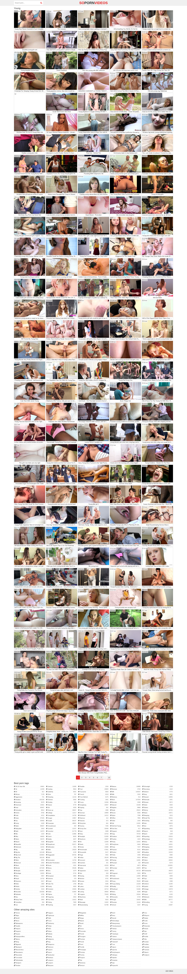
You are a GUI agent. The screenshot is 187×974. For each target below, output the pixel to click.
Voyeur (158, 894)
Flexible (93, 786)
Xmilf (145, 934)
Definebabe (19, 960)
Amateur (29, 799)
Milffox (81, 915)
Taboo (158, 857)
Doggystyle (61, 855)
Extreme (61, 878)
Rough (126, 899)
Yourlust (146, 949)
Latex (93, 884)
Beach (29, 841)
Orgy (126, 834)
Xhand (146, 928)
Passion (126, 849)
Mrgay (81, 918)
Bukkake (29, 894)
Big (29, 849)
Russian (126, 902)
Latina (93, 886)
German (93, 813)
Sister (158, 805)
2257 (167, 971)
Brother (29, 889)
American (29, 805)
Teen (158, 865)
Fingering (61, 897)
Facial (61, 881)
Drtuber (17, 965)
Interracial (93, 865)
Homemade (93, 849)
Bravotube (18, 955)
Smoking (158, 820)
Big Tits (29, 857)
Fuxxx (49, 920)
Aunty (29, 823)
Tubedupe (115, 934)
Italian (93, 868)
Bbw (29, 836)
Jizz (93, 873)
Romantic (126, 897)
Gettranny (50, 923)
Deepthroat (61, 844)
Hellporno (50, 939)
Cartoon (61, 786)
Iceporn (49, 949)
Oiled (126, 820)
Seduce (158, 791)
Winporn (146, 915)
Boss (29, 876)
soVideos (93, 3)
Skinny (158, 810)
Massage (93, 902)
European (61, 876)
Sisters (158, 807)
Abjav (17, 915)
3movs (17, 913)
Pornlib (81, 947)
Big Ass (29, 852)
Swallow (158, 852)
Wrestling (158, 902)
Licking (93, 891)
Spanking (158, 828)
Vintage (158, 889)
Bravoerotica (19, 949)
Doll (61, 857)
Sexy (158, 794)
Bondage (29, 873)
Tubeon (114, 936)
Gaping (93, 807)
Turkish (158, 881)
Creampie (61, 823)
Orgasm (126, 831)
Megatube (82, 913)
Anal (29, 807)
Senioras (82, 963)
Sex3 (113, 913)
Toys (158, 878)
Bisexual (29, 862)
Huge (93, 855)
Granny (93, 826)
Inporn (49, 952)
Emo (61, 870)
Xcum (146, 923)
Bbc (29, 834)
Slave (158, 813)
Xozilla (146, 936)
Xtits (145, 939)
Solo (158, 823)
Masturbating (93, 905)
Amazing (29, 802)
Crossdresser (61, 826)
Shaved (158, 797)
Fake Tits (61, 884)
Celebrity (61, 791)
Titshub (114, 928)
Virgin (158, 891)
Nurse (126, 813)
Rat (80, 960)
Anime (29, 813)
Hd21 (49, 928)
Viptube (114, 957)
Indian (93, 857)
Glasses (93, 820)
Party (126, 847)
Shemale (158, 799)
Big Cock (29, 855)
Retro (126, 891)
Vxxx (145, 913)
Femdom (61, 889)
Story (158, 841)
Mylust (81, 920)
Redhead (126, 889)
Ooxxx (81, 928)
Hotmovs (50, 947)
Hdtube (49, 934)
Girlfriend (93, 815)
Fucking (93, 799)
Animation (29, 810)
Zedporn (146, 955)
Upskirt (158, 886)
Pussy (126, 881)
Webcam (158, 897)
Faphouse (50, 915)
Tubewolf (115, 942)
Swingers (158, 855)
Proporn (82, 957)
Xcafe (146, 920)
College (61, 813)
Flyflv (49, 918)
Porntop (82, 952)
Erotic (61, 873)
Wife (158, 899)
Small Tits (158, 818)
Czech (61, 836)
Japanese (93, 870)
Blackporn (18, 947)
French (93, 794)
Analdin (17, 926)
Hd (93, 841)
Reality (126, 886)
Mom (126, 799)
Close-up (61, 810)
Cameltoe (29, 902)
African (29, 794)
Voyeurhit (115, 965)
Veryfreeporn (116, 952)
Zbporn (146, 952)
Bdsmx (17, 939)
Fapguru (50, 913)
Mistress (126, 797)
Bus (29, 897)
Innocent (93, 860)
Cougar (61, 818)
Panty (126, 841)
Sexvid (114, 918)
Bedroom (29, 847)
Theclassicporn (116, 926)
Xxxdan (146, 942)
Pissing (126, 860)
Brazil (29, 878)
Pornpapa (82, 949)
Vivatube (114, 960)
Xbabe (146, 918)
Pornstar (126, 868)
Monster (126, 802)
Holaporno (50, 944)
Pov (126, 870)
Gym (93, 831)
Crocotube (18, 957)
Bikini (29, 860)
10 (109, 777)
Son (158, 826)
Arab (29, 815)
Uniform (158, 884)
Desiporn (18, 963)
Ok (80, 926)
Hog (48, 942)
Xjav (145, 931)
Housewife (93, 852)
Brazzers (29, 881)
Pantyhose (126, 844)
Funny (93, 802)
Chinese (61, 799)
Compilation (61, 815)
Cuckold (61, 828)
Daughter (61, 841)
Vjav (113, 963)
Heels (93, 844)
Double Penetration (61, 862)
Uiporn (114, 947)
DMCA (171, 971)
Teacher (158, 862)
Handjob (93, 836)
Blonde (29, 868)
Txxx (113, 944)
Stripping (158, 847)
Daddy (61, 839)
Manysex (50, 965)
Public (126, 876)
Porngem (82, 936)
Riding (126, 894)
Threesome (158, 870)
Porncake (82, 931)
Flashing (61, 905)
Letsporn (50, 960)
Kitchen (93, 878)
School (126, 905)
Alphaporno (19, 923)
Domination (61, 860)
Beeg (17, 942)
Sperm (158, 831)
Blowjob (29, 870)
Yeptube (146, 947)
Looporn (50, 963)
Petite (126, 855)
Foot (93, 789)
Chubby (61, 802)
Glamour (93, 818)
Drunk (61, 865)
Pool (126, 865)
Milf (126, 791)
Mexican (126, 789)
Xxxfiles (146, 944)
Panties (126, 839)
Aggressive (29, 797)
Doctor (61, 852)
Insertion (93, 862)
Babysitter (29, 828)
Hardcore (93, 839)
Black (29, 865)
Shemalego (115, 920)
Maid (93, 899)
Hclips (49, 926)
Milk (126, 794)
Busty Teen (29, 899)
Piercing (126, 857)
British (29, 886)
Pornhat (82, 939)
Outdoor (126, 836)
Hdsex (49, 931)
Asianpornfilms (20, 936)
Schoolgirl (158, 786)
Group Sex (93, 828)
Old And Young (126, 826)
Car (29, 905)
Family (61, 886)
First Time (61, 899)
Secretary (158, 789)
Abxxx (17, 920)
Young (158, 905)
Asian (29, 818)
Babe (29, 826)
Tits (158, 873)
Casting (61, 789)
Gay (93, 810)
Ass (29, 820)
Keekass (50, 957)
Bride (29, 884)
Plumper (126, 862)
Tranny (114, 931)
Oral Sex (126, 828)
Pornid (81, 942)
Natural (126, 805)
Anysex (17, 934)
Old (126, 823)
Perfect (126, 852)
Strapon (158, 844)
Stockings (158, 839)
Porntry (81, 955)
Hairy (93, 834)
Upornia (114, 949)
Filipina (61, 894)
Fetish (61, 891)
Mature (126, 786)
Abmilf (17, 918)
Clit (61, 807)
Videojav (114, 955)
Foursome (93, 791)
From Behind (93, 797)
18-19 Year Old (29, 786)
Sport (158, 834)
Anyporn (18, 931)
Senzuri (82, 965)
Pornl (81, 944)
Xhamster (147, 926)
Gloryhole (93, 823)
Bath (29, 831)
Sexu (113, 915)
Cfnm (61, 794)
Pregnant (126, 873)
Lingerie (93, 894)
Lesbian (93, 889)
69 (29, 791)
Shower (158, 802)
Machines (93, 897)
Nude (126, 810)
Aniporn (17, 928)
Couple (61, 820)
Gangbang (93, 805)
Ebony (61, 868)
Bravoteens (19, 952)
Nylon (126, 815)
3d (29, 789)
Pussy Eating (126, 884)
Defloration (61, 847)
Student (158, 849)
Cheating (61, 797)
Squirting (158, 836)
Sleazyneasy (116, 923)
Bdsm (29, 839)
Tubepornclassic (117, 939)
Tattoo (158, 860)
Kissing (93, 876)
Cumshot (61, 831)
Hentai (93, 847)
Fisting (61, 902)
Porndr (81, 934)
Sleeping (158, 815)
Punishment (126, 878)
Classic (61, 805)
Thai (158, 868)
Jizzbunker (50, 955)
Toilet (158, 876)
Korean (93, 881)
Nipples (126, 807)
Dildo (61, 849)
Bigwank (18, 944)
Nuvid (81, 923)
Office (126, 818)
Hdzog (49, 936)
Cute (61, 834)
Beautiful (29, 844)
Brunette (29, 891)
